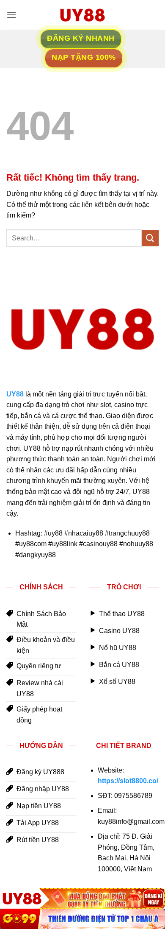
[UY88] (82, 898)
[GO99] (82, 919)
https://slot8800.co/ (128, 780)
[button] (11, 14)
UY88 (15, 394)
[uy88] (82, 15)
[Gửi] (150, 238)
